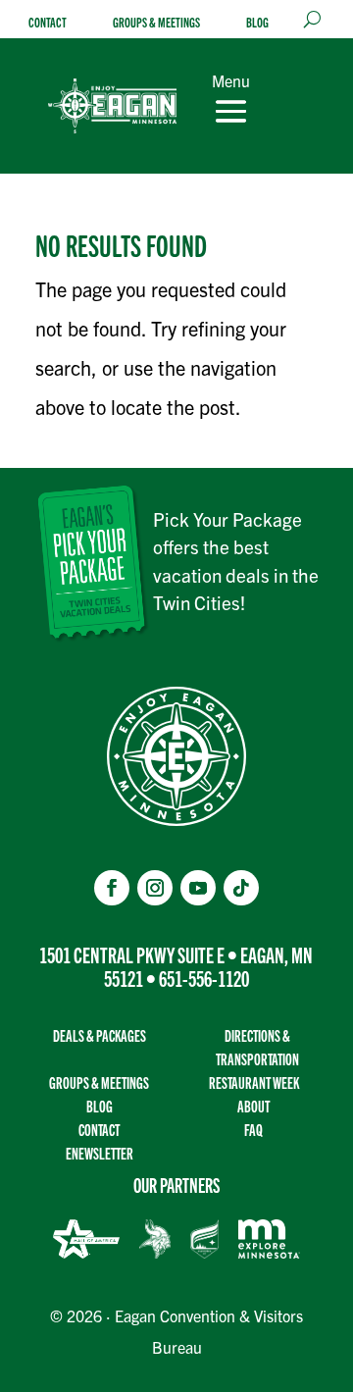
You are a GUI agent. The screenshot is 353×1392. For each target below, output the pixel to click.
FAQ (253, 1129)
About (253, 1106)
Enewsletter (99, 1153)
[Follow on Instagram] (155, 887)
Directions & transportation (257, 1047)
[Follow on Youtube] (198, 887)
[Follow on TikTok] (241, 887)
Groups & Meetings (156, 22)
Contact (47, 22)
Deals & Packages (99, 1035)
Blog (257, 22)
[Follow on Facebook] (111, 887)
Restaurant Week (254, 1082)
